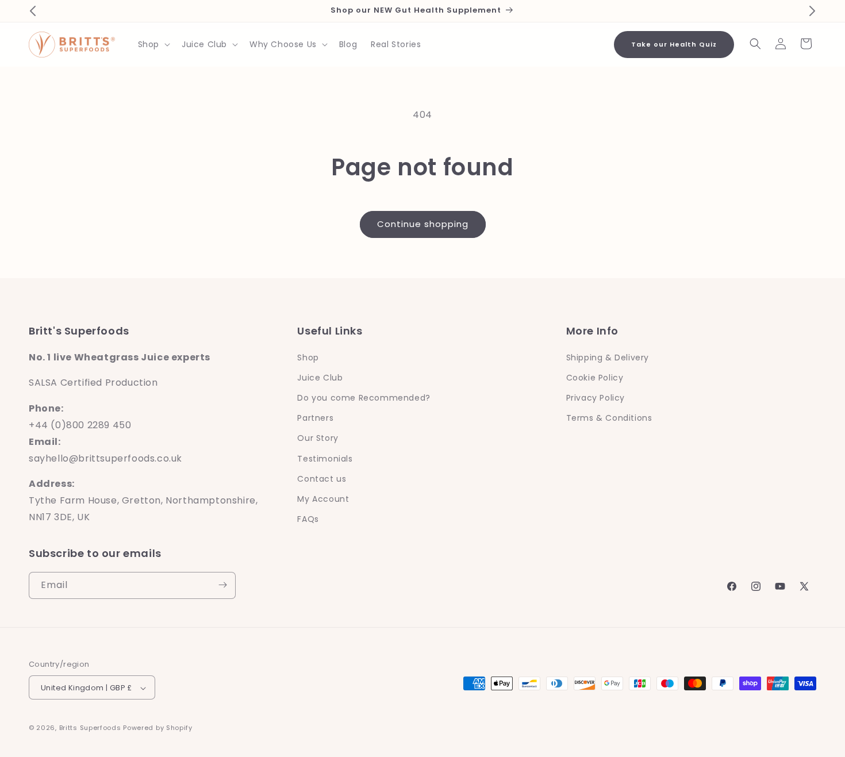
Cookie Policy (595, 377)
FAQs (307, 519)
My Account (323, 498)
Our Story (317, 438)
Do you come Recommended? (363, 397)
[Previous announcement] (32, 11)
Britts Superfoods (90, 728)
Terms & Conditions (609, 418)
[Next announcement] (812, 11)
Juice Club (320, 377)
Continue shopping (422, 224)
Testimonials (324, 458)
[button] (153, 44)
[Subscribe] (222, 584)
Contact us (321, 478)
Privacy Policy (595, 397)
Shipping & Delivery (607, 357)
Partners (315, 418)
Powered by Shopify (158, 728)
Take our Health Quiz (674, 44)
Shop (307, 357)
